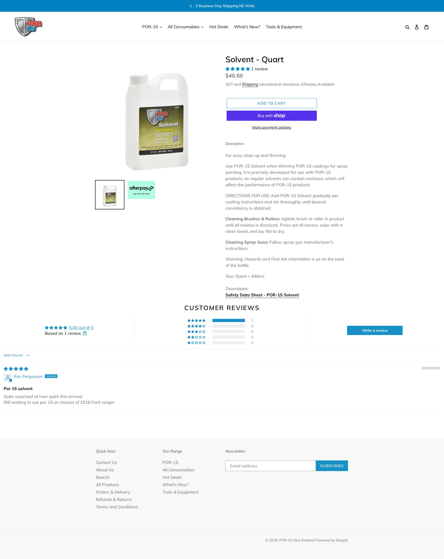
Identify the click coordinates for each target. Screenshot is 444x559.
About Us (105, 469)
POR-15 (170, 462)
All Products (107, 484)
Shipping (250, 84)
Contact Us (106, 462)
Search (103, 477)
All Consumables (178, 469)
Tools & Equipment (180, 492)
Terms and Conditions (117, 506)
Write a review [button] (375, 330)
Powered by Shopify (332, 540)
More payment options (271, 127)
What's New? (176, 484)
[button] (238, 68)
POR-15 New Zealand (296, 540)
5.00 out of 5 (81, 327)
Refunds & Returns (114, 499)
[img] (16, 368)
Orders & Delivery (113, 492)
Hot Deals (172, 477)
